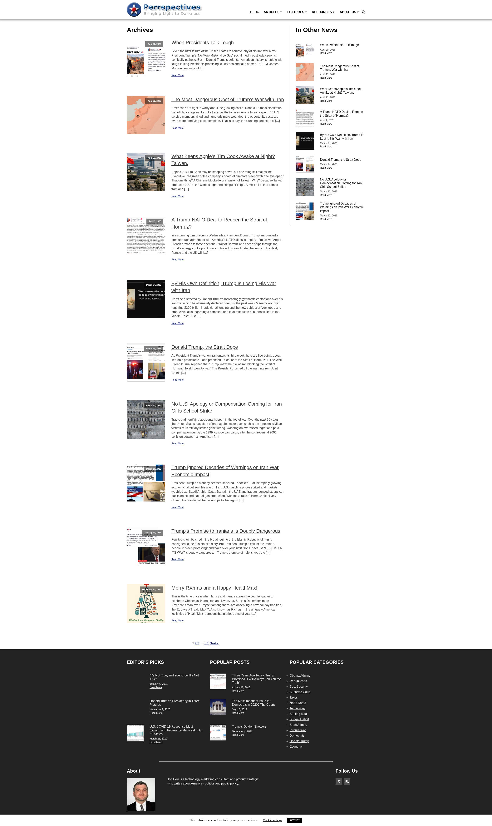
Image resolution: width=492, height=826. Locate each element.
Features (295, 12)
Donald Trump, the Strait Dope (204, 347)
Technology (297, 708)
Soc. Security (299, 686)
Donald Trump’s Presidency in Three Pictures (175, 702)
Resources (322, 12)
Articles (271, 12)
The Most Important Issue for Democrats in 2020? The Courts (253, 702)
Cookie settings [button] (272, 820)
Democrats (297, 735)
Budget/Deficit (299, 719)
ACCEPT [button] (294, 820)
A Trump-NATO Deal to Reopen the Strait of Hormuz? (219, 223)
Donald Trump (299, 741)
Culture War (298, 730)
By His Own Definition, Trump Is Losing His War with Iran (223, 286)
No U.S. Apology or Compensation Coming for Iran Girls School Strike (226, 407)
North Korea (298, 703)
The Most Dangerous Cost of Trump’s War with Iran (227, 99)
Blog (254, 12)
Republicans (298, 681)
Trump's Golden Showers (249, 726)
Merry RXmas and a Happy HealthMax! (214, 588)
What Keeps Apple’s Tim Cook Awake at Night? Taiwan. (223, 159)
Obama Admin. (300, 675)
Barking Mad (298, 713)
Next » (214, 643)
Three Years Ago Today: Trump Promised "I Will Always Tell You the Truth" (256, 679)
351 (206, 643)
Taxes (294, 697)
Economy (296, 746)
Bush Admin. (298, 724)
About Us (348, 12)
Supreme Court (300, 692)
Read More (177, 75)
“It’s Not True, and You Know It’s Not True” (174, 677)
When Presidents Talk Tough (202, 42)
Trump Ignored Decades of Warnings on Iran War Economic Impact (225, 470)
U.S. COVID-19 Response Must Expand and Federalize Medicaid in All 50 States (176, 730)
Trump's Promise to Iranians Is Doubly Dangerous (225, 531)
